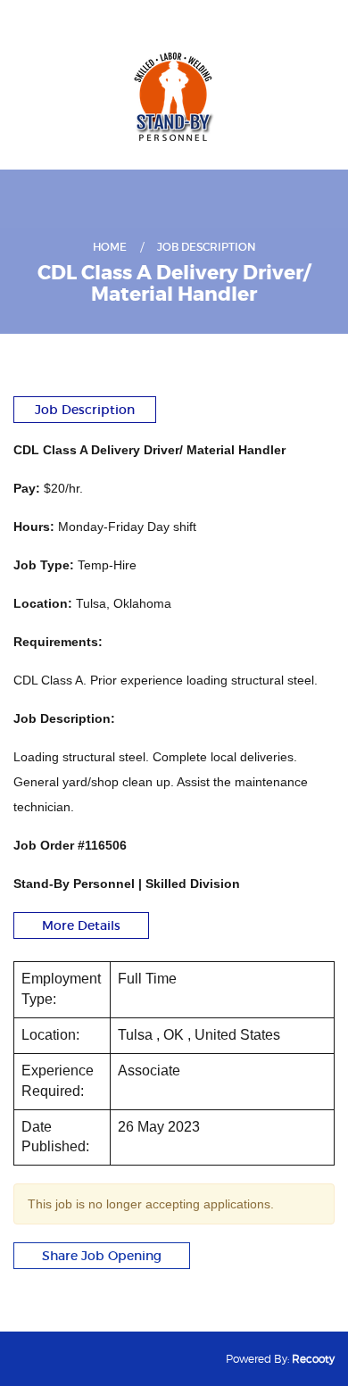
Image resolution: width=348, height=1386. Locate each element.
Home (110, 246)
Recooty (313, 1358)
